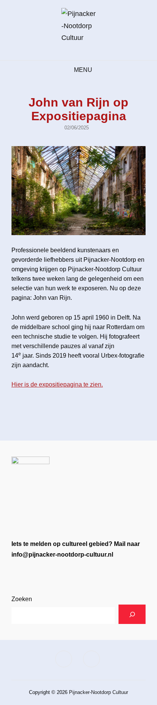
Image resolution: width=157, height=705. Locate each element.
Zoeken (21, 599)
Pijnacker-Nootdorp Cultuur (98, 692)
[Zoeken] (132, 614)
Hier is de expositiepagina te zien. (57, 384)
